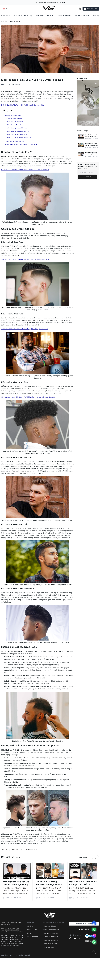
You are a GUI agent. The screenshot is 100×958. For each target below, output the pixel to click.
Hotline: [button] (60, 498)
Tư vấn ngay (40, 498)
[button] (69, 454)
